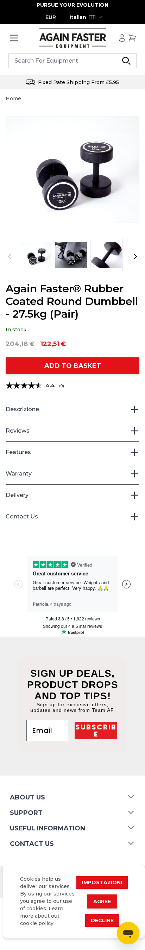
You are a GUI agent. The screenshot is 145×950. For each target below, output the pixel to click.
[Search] (126, 61)
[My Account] (122, 38)
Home (13, 98)
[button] (72, 169)
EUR (50, 17)
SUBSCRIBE (95, 730)
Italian (78, 17)
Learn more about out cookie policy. (41, 915)
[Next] (135, 256)
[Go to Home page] (72, 38)
